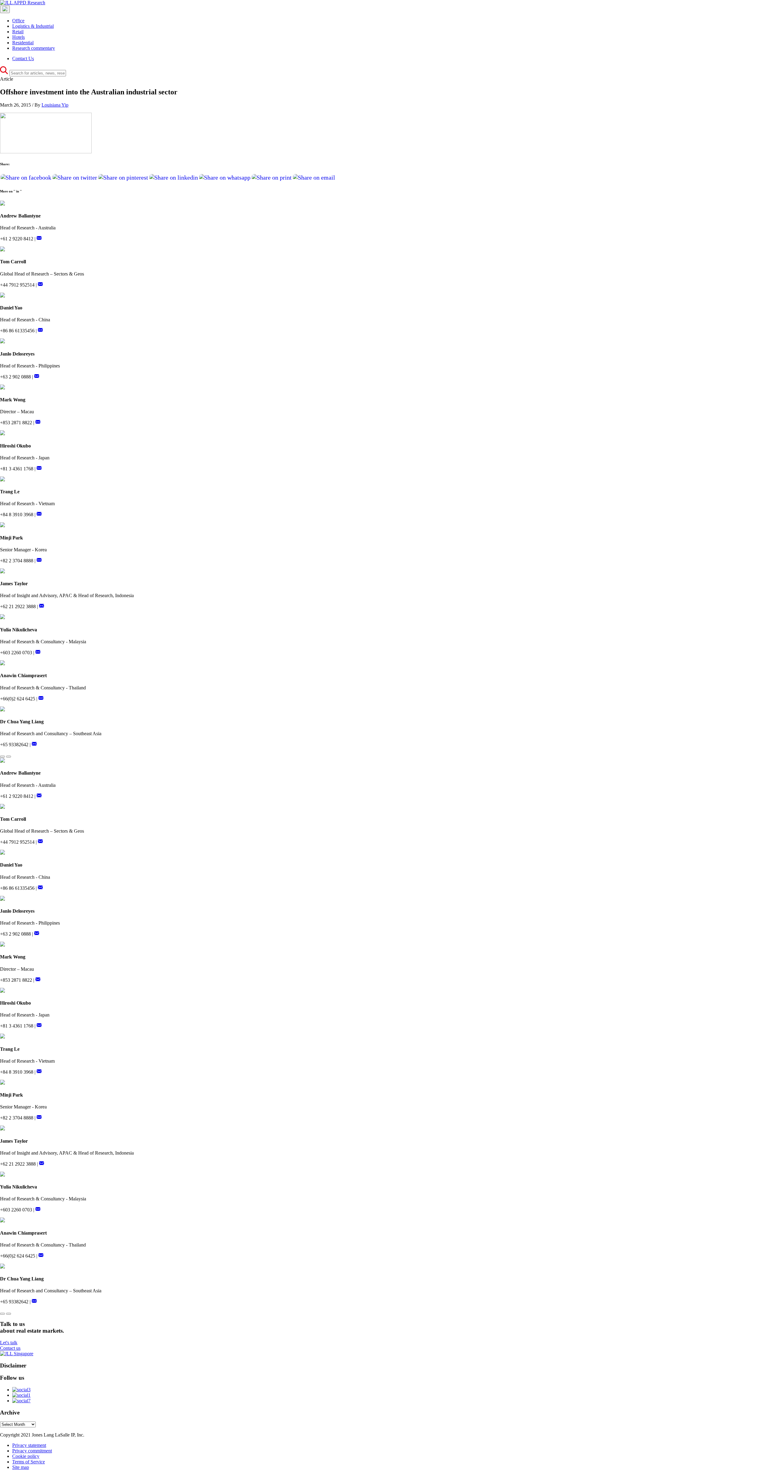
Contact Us (23, 58)
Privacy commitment (32, 1450)
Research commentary (33, 48)
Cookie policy (25, 1456)
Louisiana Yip (55, 105)
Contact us (10, 1348)
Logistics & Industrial (33, 26)
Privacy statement (29, 1445)
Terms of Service (28, 1461)
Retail (18, 31)
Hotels (18, 37)
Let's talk (8, 1342)
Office (18, 20)
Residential (23, 42)
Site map (20, 1467)
